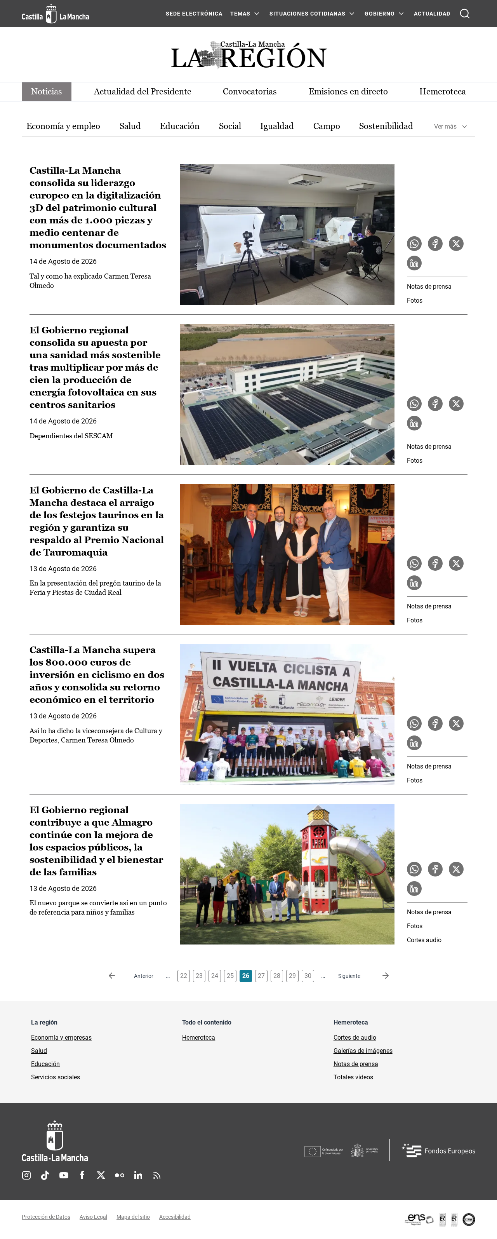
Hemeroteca (442, 91)
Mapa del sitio (133, 1217)
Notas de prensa (429, 286)
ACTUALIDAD (432, 13)
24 (214, 975)
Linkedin (138, 1175)
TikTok (45, 1175)
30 (307, 975)
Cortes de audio (355, 1037)
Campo (326, 126)
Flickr (119, 1175)
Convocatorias (250, 91)
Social (230, 126)
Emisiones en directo (348, 91)
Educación (180, 126)
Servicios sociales (55, 1077)
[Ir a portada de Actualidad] (248, 57)
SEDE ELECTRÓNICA (194, 13)
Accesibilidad (175, 1217)
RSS (157, 1175)
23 (199, 975)
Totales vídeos (353, 1077)
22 (183, 975)
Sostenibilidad (386, 126)
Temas (240, 13)
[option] (63, 126)
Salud (130, 126)
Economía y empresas (61, 1037)
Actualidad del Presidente (142, 91)
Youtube (63, 1175)
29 (292, 975)
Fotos (414, 300)
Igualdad (277, 126)
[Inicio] (127, 1141)
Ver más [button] (445, 126)
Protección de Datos (46, 1217)
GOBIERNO (380, 13)
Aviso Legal (93, 1217)
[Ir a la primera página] (118, 976)
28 (276, 975)
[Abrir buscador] (464, 13)
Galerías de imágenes (363, 1050)
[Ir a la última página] (379, 976)
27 (261, 975)
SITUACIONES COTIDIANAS (307, 13)
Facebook (82, 1175)
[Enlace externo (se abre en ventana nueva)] (439, 1220)
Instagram (26, 1175)
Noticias (46, 91)
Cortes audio (424, 940)
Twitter (101, 1175)
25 (230, 975)
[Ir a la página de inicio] (55, 13)
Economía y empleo (63, 126)
